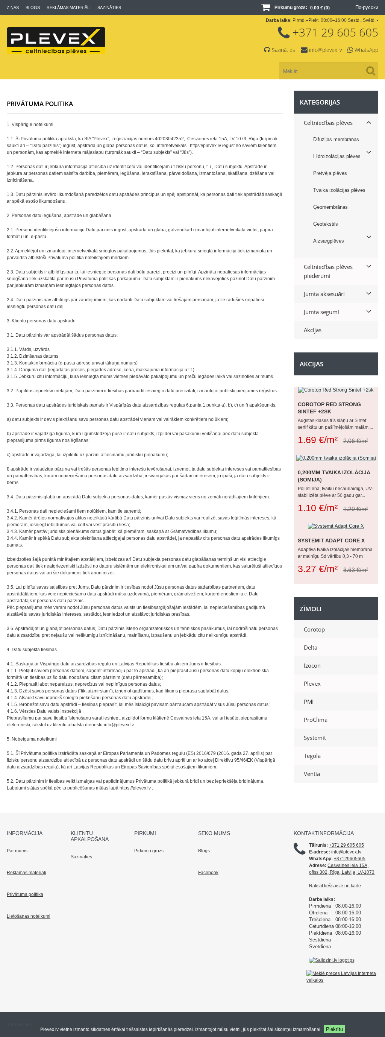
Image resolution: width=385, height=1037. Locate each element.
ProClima (315, 719)
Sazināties (109, 7)
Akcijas (312, 330)
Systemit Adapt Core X (331, 540)
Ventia (312, 773)
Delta (310, 647)
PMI (309, 701)
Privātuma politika (25, 894)
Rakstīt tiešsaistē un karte (335, 885)
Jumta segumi (321, 312)
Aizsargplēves (328, 241)
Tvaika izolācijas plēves (339, 190)
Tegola (312, 755)
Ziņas (13, 7)
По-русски (366, 7)
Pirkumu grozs (149, 850)
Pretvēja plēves (330, 173)
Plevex (312, 683)
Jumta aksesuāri (324, 294)
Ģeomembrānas (330, 207)
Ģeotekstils (325, 224)
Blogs (33, 7)
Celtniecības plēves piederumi (328, 271)
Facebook (208, 872)
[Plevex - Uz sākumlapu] (56, 52)
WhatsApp (366, 49)
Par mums (17, 850)
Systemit (315, 737)
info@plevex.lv (325, 49)
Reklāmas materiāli (69, 7)
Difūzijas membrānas (336, 139)
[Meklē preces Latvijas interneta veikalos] (342, 976)
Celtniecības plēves (328, 122)
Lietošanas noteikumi (28, 916)
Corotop (314, 629)
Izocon (312, 665)
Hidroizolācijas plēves (337, 156)
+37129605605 (349, 858)
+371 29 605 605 (335, 32)
